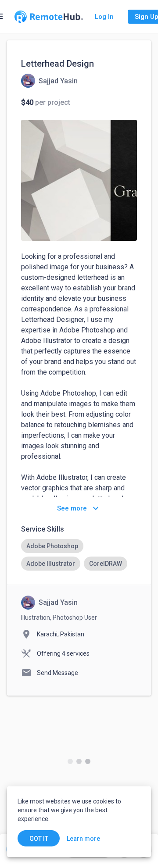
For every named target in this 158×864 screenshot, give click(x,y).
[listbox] (79, 554)
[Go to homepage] (48, 17)
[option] (52, 546)
